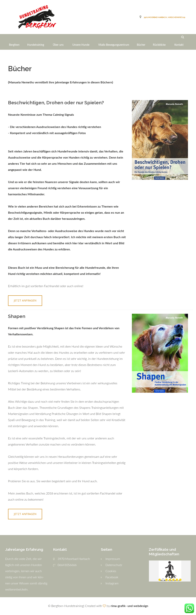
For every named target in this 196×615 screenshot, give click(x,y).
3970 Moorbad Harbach (74, 558)
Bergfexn (14, 45)
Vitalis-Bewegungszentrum (113, 45)
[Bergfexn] (37, 17)
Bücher (141, 45)
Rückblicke (159, 45)
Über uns (58, 45)
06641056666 (67, 565)
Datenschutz (113, 565)
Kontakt (179, 45)
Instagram (111, 583)
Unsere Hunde (80, 45)
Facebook (111, 577)
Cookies (110, 571)
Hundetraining (35, 45)
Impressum (112, 558)
